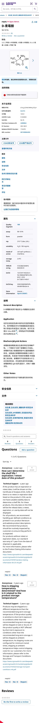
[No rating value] (6, 33)
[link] (7, 430)
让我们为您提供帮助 (11, 209)
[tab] (21, 15)
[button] (32, 469)
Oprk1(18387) (22, 293)
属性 (3, 158)
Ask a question (19, 36)
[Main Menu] (3, 3)
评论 (3, 192)
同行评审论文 (6, 180)
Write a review (7, 36)
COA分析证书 (8, 143)
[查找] (34, 9)
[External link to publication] (16, 331)
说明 (3, 162)
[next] (33, 60)
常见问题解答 (6, 187)
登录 (3, 80)
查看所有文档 (7, 148)
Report (24, 575)
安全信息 (5, 166)
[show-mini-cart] (35, 3)
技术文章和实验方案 (9, 173)
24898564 (23, 123)
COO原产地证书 (25, 143)
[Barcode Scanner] (31, 3)
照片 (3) (19, 73)
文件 (3, 169)
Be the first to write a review (17, 702)
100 (18, 224)
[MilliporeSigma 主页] (11, 3)
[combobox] (19, 9)
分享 (35, 22)
